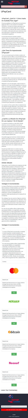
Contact (14, 414)
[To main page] (14, 2)
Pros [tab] (3, 228)
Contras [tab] (4, 261)
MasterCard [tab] (5, 279)
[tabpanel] (14, 245)
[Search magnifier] (26, 6)
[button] (14, 292)
